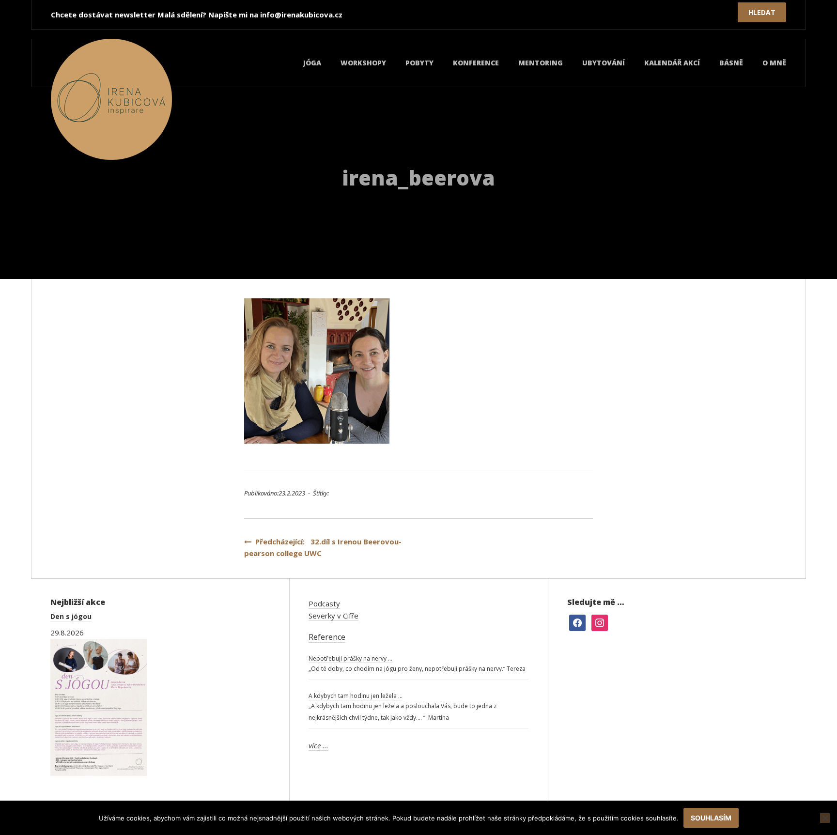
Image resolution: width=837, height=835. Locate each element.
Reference (327, 637)
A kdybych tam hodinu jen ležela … (356, 696)
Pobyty (419, 62)
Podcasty (324, 603)
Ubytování (603, 62)
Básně (731, 62)
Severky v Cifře (333, 615)
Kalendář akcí (672, 62)
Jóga (312, 62)
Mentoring (540, 62)
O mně (774, 62)
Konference (476, 62)
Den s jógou (71, 616)
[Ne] (825, 818)
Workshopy (363, 62)
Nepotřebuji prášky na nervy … (350, 658)
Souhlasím (711, 818)
